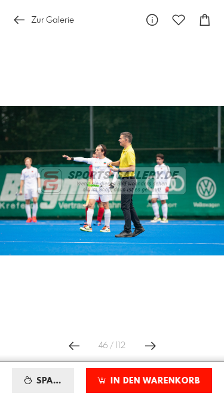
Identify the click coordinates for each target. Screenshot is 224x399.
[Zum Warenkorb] (205, 20)
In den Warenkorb (154, 381)
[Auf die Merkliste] (178, 20)
